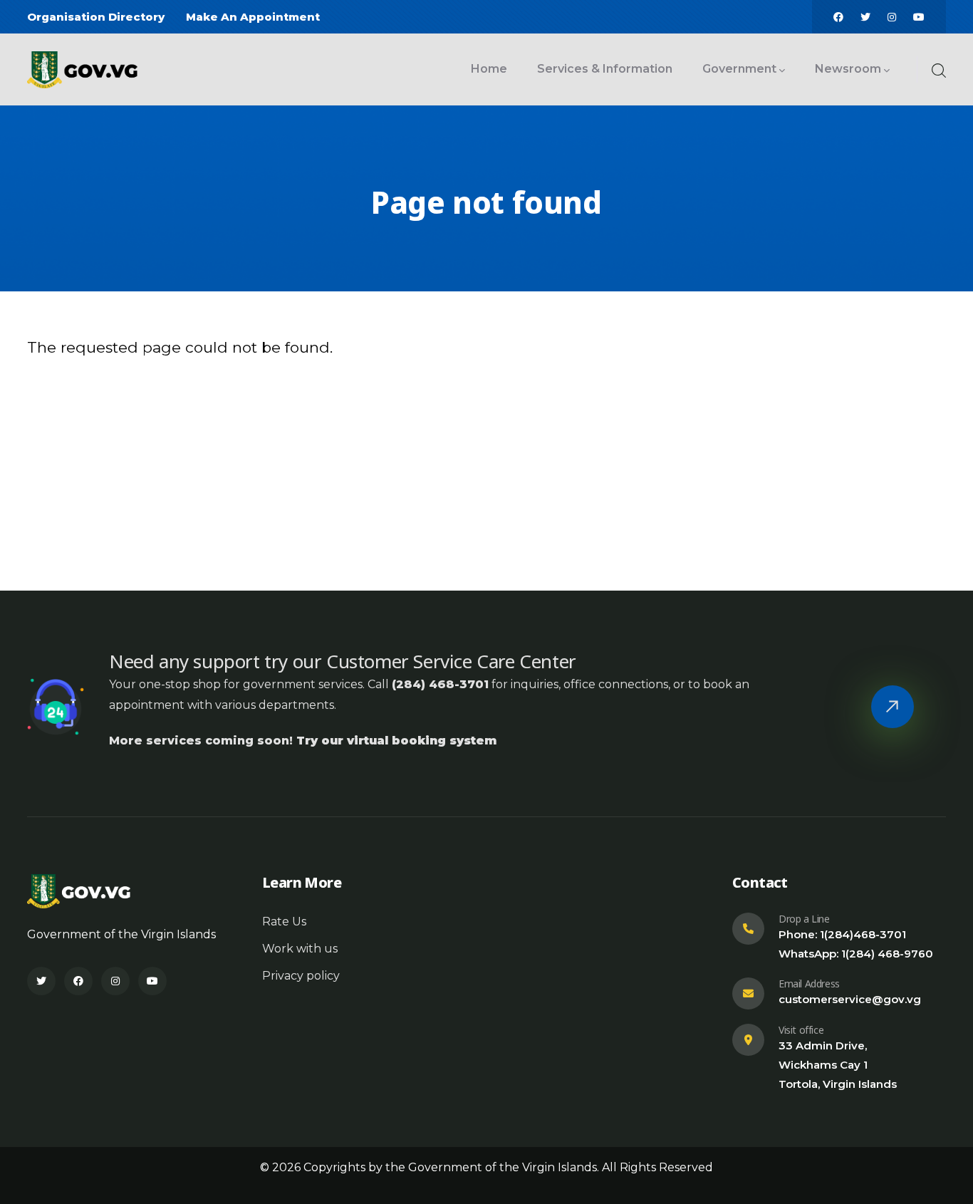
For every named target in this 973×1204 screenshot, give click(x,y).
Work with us (300, 948)
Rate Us (284, 921)
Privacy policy (301, 975)
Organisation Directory (96, 17)
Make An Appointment (253, 17)
